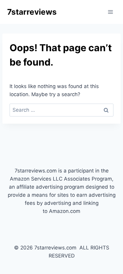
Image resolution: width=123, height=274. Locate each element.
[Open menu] (110, 11)
